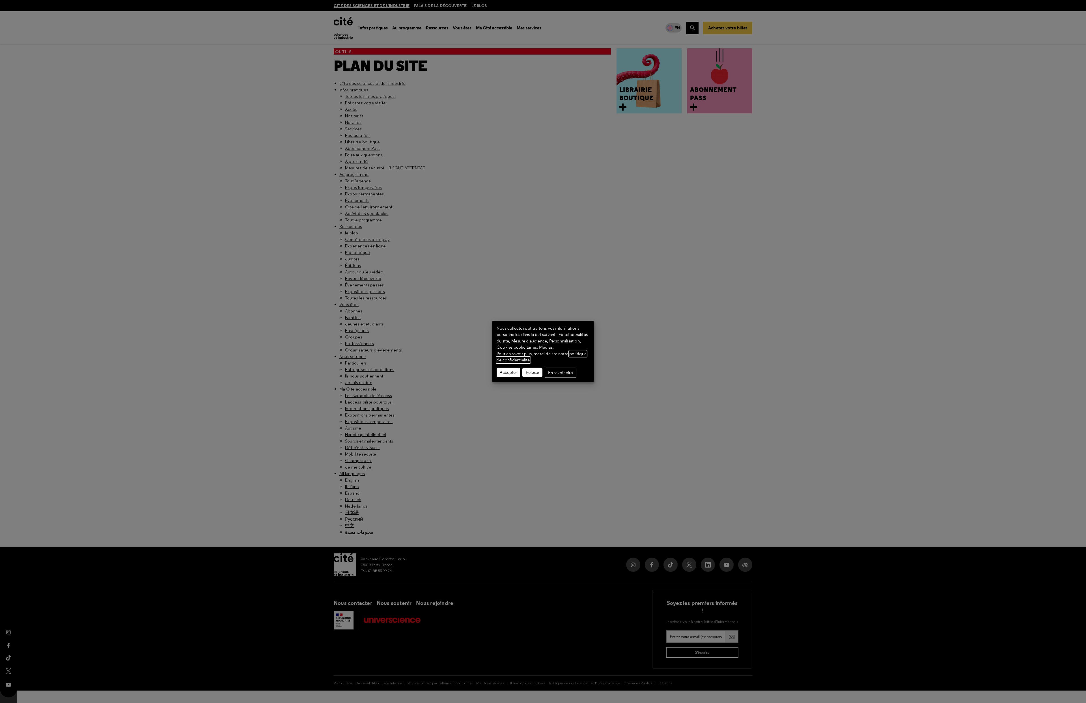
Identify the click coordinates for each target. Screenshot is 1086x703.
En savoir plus (560, 373)
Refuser (532, 372)
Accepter (508, 372)
